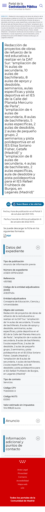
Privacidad (22, 473)
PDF (8, 236)
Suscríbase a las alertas (29, 204)
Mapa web (22, 484)
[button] (4, 5)
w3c (22, 488)
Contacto (22, 477)
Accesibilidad (22, 481)
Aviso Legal (22, 470)
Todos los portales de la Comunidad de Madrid (22, 499)
